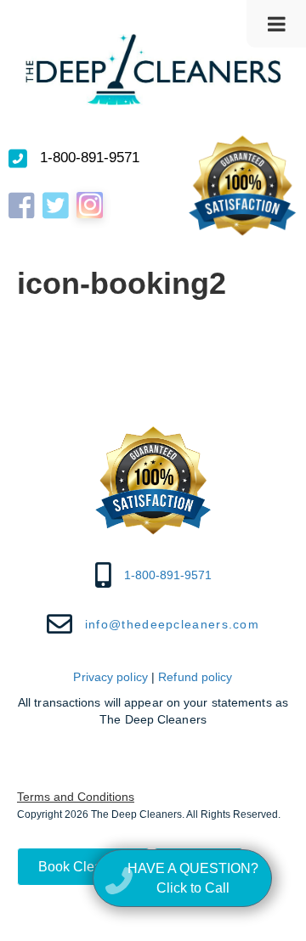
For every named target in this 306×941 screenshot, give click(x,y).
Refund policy (195, 677)
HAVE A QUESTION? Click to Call (193, 878)
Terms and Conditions (75, 796)
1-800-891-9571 (89, 157)
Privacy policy (110, 677)
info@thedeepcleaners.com (172, 624)
